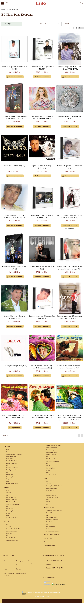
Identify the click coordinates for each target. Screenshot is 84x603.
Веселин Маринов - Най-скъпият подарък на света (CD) (69, 216)
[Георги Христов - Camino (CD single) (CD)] (42, 148)
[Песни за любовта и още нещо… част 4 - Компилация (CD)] (42, 348)
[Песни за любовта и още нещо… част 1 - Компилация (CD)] (42, 397)
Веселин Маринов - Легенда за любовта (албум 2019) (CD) (14, 216)
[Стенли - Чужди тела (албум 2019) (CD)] (42, 249)
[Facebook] (45, 572)
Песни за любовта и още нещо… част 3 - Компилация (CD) (69, 367)
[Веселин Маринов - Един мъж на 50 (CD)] (42, 49)
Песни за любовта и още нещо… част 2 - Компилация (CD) (14, 416)
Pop (7, 472)
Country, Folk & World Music (14, 454)
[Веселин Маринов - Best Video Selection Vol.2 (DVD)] (69, 49)
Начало (6, 561)
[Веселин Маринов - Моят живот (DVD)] (14, 249)
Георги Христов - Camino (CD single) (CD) (42, 167)
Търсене (18, 569)
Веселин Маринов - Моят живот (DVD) (14, 268)
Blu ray (6, 521)
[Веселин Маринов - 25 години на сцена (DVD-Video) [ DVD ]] (69, 298)
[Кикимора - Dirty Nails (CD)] (14, 148)
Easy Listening (10, 458)
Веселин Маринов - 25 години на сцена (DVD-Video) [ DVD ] (69, 317)
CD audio (7, 446)
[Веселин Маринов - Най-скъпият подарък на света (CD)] (69, 197)
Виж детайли (14, 427)
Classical (8, 452)
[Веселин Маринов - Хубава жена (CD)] (69, 148)
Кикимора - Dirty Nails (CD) (14, 166)
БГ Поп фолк (48, 538)
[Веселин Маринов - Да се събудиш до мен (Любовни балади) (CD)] (69, 249)
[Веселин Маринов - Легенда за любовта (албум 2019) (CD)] (14, 197)
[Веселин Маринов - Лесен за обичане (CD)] (14, 298)
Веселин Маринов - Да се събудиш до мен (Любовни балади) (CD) (70, 268)
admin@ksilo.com (56, 560)
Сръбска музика (50, 545)
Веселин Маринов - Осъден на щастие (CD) (42, 216)
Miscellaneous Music (12, 467)
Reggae (8, 479)
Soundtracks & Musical (12, 483)
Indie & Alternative (11, 463)
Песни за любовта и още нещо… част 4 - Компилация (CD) (42, 367)
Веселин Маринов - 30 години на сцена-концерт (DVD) (14, 117)
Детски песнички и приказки (54, 542)
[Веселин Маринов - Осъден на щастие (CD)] (42, 197)
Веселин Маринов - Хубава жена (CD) (69, 167)
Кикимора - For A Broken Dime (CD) (69, 117)
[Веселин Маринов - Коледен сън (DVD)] (14, 49)
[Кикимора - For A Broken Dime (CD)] (69, 98)
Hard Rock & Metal (11, 461)
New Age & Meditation (12, 470)
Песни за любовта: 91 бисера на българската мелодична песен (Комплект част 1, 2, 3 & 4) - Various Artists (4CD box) (70, 417)
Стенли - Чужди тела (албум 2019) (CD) (42, 268)
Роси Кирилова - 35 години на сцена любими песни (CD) (42, 117)
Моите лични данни (42, 596)
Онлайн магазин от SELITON (42, 601)
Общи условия (21, 573)
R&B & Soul (9, 474)
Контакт (18, 565)
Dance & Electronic (11, 456)
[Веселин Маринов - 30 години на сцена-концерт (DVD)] (14, 98)
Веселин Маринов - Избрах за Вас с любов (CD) (42, 317)
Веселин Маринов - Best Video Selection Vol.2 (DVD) (69, 68)
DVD (45, 478)
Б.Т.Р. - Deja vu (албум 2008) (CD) (14, 366)
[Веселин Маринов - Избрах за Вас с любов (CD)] (42, 298)
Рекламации (8, 565)
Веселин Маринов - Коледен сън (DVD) (14, 68)
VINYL (6, 487)
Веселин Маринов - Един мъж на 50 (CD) (42, 68)
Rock (7, 481)
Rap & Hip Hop (10, 476)
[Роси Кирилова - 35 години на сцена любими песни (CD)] (42, 98)
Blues (7, 449)
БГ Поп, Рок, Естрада (51, 534)
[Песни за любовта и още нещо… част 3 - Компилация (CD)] (69, 348)
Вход (5, 569)
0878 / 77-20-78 (57, 568)
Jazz (7, 465)
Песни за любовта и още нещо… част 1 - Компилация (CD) (42, 416)
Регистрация (20, 561)
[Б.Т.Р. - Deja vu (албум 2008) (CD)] (14, 348)
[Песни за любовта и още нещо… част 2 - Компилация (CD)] (14, 397)
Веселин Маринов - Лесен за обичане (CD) (14, 317)
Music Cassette (49, 508)
